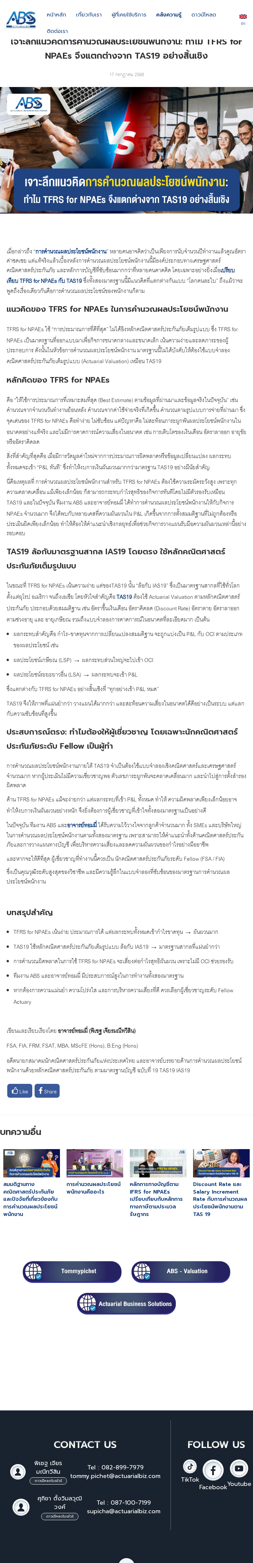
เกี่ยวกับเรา (89, 15)
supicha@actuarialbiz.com (123, 1511)
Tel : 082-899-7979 (115, 1467)
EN (243, 23)
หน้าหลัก (56, 15)
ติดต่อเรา (57, 31)
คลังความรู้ (169, 15)
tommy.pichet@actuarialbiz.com (115, 1476)
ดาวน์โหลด (203, 15)
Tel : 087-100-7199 (124, 1502)
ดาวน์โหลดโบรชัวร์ (48, 1480)
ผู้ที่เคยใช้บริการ (129, 15)
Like (23, 1090)
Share (50, 1090)
